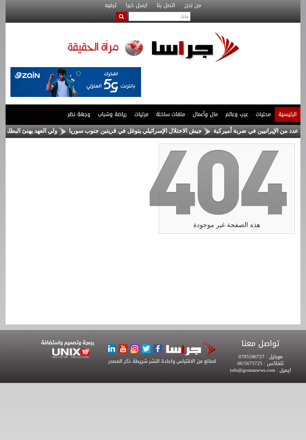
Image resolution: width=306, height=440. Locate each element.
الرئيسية (287, 114)
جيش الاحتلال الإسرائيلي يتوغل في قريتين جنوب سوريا (141, 131)
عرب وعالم (236, 114)
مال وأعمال (205, 114)
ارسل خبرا (136, 5)
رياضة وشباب (112, 114)
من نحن (192, 5)
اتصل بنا (166, 5)
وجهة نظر (79, 114)
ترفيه (110, 5)
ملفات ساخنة (170, 114)
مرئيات (141, 114)
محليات (263, 114)
